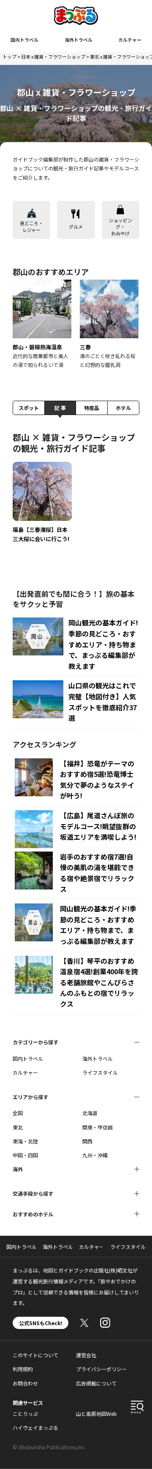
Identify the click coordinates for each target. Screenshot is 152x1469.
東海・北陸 (25, 1141)
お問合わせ (25, 1383)
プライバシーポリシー (101, 1368)
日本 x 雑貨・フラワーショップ (53, 56)
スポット (29, 407)
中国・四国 (25, 1155)
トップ (9, 56)
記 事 (60, 407)
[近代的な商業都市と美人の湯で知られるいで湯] (42, 324)
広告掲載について (96, 1383)
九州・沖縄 (95, 1155)
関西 (87, 1141)
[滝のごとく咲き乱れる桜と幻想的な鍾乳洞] (109, 324)
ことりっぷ (25, 1413)
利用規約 (23, 1368)
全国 (18, 1112)
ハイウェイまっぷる (35, 1427)
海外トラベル (78, 39)
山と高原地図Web (96, 1413)
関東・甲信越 (97, 1127)
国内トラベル (24, 39)
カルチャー (129, 39)
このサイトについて (35, 1354)
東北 (18, 1127)
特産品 (91, 407)
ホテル (123, 407)
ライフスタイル (100, 1072)
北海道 (90, 1112)
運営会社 (86, 1354)
